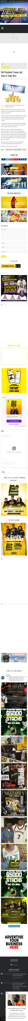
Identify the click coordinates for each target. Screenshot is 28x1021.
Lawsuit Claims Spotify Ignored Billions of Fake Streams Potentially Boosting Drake (14, 203)
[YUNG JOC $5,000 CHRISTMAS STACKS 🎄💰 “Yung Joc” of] (14, 722)
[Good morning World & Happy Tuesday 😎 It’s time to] (14, 911)
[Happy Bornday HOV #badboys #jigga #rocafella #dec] (14, 830)
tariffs (24, 149)
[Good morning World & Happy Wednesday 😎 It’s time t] (14, 857)
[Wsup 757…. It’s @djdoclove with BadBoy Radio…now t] (14, 749)
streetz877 (15, 467)
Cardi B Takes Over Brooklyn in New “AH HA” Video (19, 974)
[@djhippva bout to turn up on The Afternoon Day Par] (14, 776)
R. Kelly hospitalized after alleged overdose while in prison (17, 1009)
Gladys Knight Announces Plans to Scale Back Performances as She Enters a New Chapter (19, 985)
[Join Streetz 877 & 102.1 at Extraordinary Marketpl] (14, 695)
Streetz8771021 (17, 149)
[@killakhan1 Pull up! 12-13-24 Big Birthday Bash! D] (14, 803)
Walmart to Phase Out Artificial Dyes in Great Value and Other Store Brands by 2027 (14, 217)
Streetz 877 (10, 206)
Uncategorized (5, 67)
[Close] (7, 993)
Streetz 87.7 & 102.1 (6, 467)
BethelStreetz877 (19, 79)
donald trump (9, 149)
